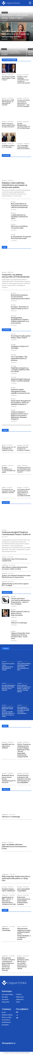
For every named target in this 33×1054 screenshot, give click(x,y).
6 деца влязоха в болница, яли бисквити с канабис (23, 449)
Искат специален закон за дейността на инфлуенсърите (8, 125)
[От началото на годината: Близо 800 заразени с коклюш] (9, 481)
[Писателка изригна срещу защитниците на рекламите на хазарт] (9, 656)
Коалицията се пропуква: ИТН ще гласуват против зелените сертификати (23, 710)
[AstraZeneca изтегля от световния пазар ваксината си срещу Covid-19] (24, 459)
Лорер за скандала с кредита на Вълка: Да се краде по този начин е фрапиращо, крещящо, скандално (19, 415)
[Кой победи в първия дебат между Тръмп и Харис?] (16, 13)
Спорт (18, 926)
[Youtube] (17, 1018)
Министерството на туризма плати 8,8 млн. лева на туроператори (19, 205)
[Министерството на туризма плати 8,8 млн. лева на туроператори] (5, 205)
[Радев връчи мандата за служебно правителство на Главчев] (5, 369)
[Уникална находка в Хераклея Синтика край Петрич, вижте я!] (16, 517)
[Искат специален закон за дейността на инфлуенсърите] (9, 115)
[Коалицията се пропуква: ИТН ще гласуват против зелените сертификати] (24, 699)
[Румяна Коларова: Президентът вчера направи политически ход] (5, 391)
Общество (4, 573)
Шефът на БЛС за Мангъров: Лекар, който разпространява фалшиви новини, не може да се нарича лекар (8, 712)
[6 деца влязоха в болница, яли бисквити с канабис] (24, 438)
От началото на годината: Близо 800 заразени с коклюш (8, 491)
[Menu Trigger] (29, 3)
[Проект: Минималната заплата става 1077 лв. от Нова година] (24, 115)
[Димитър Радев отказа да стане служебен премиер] (5, 380)
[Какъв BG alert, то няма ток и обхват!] (9, 735)
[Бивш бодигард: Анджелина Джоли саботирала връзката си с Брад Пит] (16, 862)
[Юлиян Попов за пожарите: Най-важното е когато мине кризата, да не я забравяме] (24, 766)
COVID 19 (4, 556)
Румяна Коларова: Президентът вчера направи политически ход (20, 391)
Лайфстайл (5, 565)
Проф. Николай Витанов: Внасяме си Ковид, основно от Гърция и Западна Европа (24, 688)
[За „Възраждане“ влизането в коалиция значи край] (5, 238)
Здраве (3, 445)
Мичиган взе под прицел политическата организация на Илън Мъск (20, 296)
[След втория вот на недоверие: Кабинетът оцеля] (5, 216)
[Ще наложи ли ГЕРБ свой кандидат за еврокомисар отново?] (13, 48)
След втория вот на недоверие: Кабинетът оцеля (19, 216)
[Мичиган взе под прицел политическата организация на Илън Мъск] (5, 296)
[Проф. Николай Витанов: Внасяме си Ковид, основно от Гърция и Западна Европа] (24, 678)
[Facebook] (17, 1015)
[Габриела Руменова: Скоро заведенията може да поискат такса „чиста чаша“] (5, 634)
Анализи (4, 12)
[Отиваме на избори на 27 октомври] (9, 137)
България (4, 28)
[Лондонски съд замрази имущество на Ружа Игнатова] (16, 260)
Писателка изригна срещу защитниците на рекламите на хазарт (8, 667)
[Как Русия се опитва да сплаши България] (5, 227)
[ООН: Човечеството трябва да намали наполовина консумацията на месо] (24, 656)
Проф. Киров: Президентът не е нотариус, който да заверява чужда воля (21, 402)
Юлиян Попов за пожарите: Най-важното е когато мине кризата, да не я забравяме (24, 779)
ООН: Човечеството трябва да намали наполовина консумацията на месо (24, 667)
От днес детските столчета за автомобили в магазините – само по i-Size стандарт (23, 103)
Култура (4, 530)
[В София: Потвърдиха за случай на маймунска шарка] (9, 459)
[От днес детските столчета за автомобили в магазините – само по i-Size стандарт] (24, 91)
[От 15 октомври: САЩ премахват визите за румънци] (24, 137)
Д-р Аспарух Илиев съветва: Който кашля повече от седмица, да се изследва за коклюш (23, 492)
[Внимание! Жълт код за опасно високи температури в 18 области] (9, 766)
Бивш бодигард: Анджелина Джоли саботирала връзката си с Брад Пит (16, 878)
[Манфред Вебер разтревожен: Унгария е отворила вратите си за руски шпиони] (5, 319)
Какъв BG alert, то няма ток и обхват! (8, 746)
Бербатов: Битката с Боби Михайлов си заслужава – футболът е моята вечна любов (23, 963)
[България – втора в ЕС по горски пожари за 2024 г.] (5, 308)
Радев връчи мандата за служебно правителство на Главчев (20, 369)
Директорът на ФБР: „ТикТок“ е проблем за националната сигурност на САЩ (9, 901)
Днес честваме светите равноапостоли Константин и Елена (14, 846)
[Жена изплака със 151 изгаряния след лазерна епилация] (9, 438)
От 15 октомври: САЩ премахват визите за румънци (23, 147)
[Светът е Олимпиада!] (5, 624)
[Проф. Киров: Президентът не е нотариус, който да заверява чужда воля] (5, 402)
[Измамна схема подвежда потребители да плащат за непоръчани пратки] (16, 32)
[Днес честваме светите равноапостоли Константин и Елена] (16, 831)
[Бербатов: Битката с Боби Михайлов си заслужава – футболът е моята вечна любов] (24, 948)
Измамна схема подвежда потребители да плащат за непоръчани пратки (23, 80)
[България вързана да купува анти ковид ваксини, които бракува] (9, 678)
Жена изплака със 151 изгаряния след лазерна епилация (9, 449)
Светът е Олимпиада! (19, 623)
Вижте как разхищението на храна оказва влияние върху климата (23, 901)
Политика (19, 143)
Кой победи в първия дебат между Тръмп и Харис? (8, 78)
